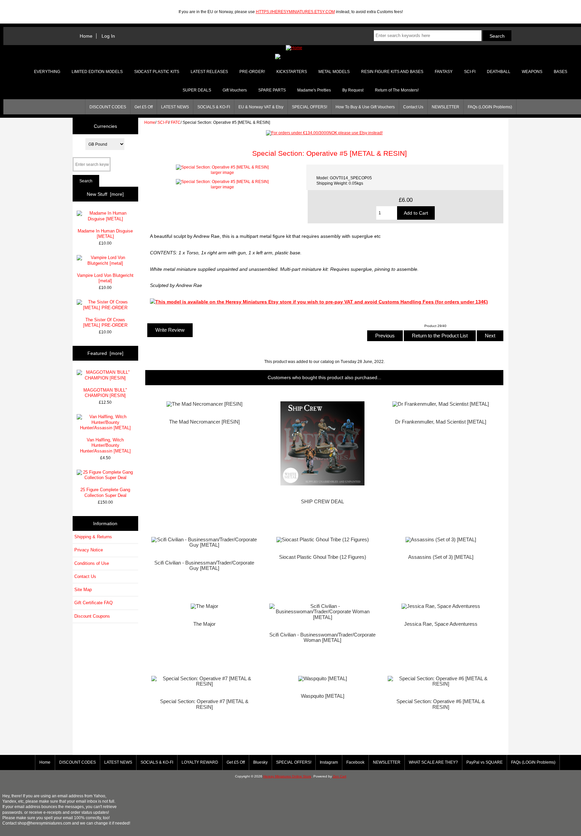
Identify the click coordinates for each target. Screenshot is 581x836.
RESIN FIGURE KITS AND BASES (392, 71)
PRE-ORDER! (252, 71)
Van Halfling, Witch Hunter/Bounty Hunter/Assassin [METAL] (105, 445)
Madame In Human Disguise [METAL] (105, 233)
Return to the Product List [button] (440, 335)
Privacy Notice (88, 549)
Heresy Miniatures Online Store (287, 776)
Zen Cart (339, 776)
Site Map (83, 589)
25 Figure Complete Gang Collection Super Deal (105, 492)
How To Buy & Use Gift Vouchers (365, 107)
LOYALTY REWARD (200, 762)
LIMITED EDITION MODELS (97, 71)
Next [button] (490, 335)
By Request (352, 90)
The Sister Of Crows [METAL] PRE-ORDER (105, 322)
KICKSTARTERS (291, 71)
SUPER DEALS (197, 90)
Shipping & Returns (93, 536)
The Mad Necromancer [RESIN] (204, 422)
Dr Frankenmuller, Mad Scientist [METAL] (440, 422)
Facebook (355, 762)
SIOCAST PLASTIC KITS (156, 71)
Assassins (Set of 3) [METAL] (440, 557)
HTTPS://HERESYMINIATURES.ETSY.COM (295, 11)
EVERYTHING (47, 71)
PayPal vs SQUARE (484, 762)
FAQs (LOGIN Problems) (490, 107)
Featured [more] (105, 353)
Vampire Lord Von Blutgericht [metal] (105, 278)
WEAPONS (532, 71)
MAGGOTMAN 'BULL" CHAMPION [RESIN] (105, 393)
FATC (176, 122)
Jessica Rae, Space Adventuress (440, 624)
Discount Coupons (92, 616)
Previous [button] (385, 335)
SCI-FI (163, 122)
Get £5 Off (143, 107)
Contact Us (413, 107)
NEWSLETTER (445, 107)
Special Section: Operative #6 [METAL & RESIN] (440, 704)
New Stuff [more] (105, 194)
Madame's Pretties (314, 90)
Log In (108, 36)
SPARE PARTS (272, 90)
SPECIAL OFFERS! (309, 107)
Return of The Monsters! (397, 90)
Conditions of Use (91, 563)
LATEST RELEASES (209, 71)
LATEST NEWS (175, 107)
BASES (560, 71)
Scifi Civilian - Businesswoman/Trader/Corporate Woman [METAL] (322, 637)
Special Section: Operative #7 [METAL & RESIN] (204, 704)
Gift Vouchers (235, 90)
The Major (204, 624)
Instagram (329, 762)
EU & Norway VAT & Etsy (260, 107)
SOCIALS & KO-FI (213, 107)
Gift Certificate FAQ (93, 602)
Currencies (105, 126)
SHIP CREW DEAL (322, 501)
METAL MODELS (334, 71)
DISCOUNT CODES (107, 107)
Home (86, 36)
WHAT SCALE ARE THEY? (433, 762)
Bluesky (260, 762)
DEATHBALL (498, 71)
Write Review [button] (170, 330)
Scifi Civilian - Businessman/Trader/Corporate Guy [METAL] (204, 565)
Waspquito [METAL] (322, 696)
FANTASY (444, 71)
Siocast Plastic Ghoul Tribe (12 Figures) (322, 557)
